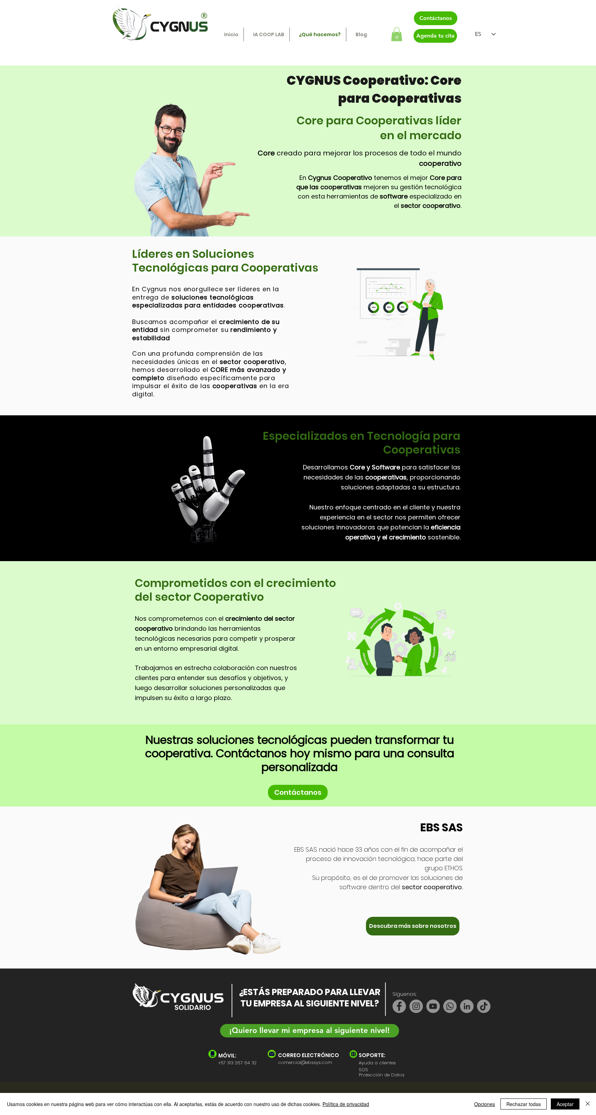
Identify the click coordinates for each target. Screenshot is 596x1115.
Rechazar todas (523, 1104)
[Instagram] (416, 1006)
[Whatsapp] (450, 1006)
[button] (397, 34)
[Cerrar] (588, 1103)
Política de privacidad (345, 1104)
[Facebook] (399, 1006)
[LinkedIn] (467, 1006)
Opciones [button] (484, 1104)
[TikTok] (483, 1006)
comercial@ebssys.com (305, 1062)
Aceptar (565, 1104)
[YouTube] (433, 1006)
